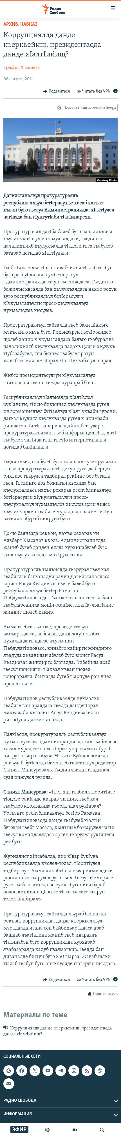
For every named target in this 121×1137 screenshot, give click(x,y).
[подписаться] (8, 1084)
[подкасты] (47, 1130)
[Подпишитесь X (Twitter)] (35, 1070)
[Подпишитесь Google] (8, 1070)
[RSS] (87, 1070)
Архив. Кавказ (20, 24)
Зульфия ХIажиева (21, 67)
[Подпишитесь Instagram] (73, 1070)
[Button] (56, 91)
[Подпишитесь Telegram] (60, 1070)
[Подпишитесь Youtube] (47, 1070)
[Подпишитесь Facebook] (21, 1070)
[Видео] (74, 1130)
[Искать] (102, 1130)
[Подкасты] (100, 1070)
